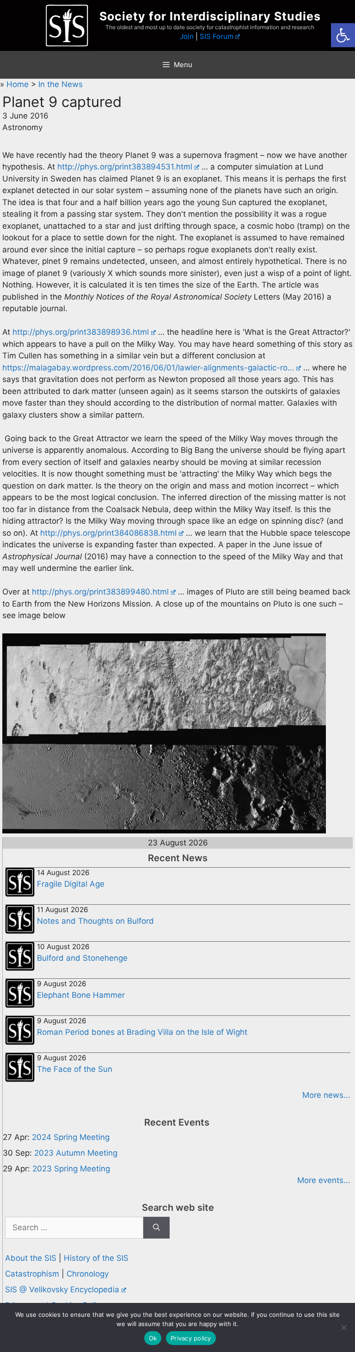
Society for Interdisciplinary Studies (210, 16)
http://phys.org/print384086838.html (108, 533)
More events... (323, 1180)
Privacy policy (191, 1338)
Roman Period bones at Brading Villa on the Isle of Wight (142, 1032)
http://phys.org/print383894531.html (124, 166)
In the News (60, 84)
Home (18, 84)
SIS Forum (216, 36)
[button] (343, 35)
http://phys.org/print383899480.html (100, 591)
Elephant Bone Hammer (81, 995)
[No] (343, 1327)
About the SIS (30, 1258)
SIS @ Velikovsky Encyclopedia (62, 1289)
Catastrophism (32, 1273)
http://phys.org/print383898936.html (80, 332)
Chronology (88, 1273)
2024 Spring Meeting (71, 1137)
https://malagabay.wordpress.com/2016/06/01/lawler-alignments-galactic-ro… (148, 367)
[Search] (156, 1228)
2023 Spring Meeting (71, 1168)
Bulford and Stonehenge (82, 958)
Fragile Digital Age (70, 884)
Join (187, 36)
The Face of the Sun (74, 1069)
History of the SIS (96, 1258)
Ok (153, 1338)
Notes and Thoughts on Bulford (95, 921)
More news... (326, 1095)
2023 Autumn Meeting (75, 1153)
